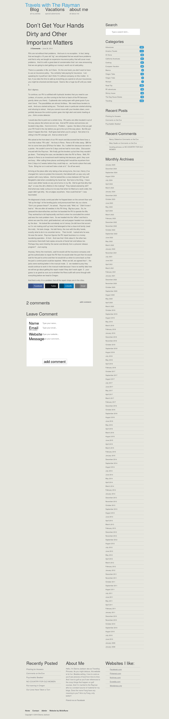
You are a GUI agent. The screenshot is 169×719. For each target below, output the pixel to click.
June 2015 (109, 440)
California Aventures (124, 59)
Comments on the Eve (114, 120)
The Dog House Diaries (124, 97)
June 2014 (109, 474)
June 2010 (109, 639)
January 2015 (110, 455)
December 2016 (111, 406)
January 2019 (110, 333)
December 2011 (111, 574)
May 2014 (109, 478)
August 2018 (110, 352)
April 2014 (109, 482)
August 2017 (110, 379)
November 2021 (111, 253)
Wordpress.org (116, 685)
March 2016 (110, 432)
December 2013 (111, 497)
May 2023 (109, 207)
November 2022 (111, 226)
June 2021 (109, 260)
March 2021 (110, 268)
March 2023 (110, 214)
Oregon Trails (124, 78)
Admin (44, 710)
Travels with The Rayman (52, 4)
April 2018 (109, 364)
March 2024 (110, 188)
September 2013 (111, 509)
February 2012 (111, 566)
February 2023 (111, 218)
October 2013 (110, 505)
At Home (124, 55)
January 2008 (110, 647)
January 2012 (110, 570)
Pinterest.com (115, 673)
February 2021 (111, 272)
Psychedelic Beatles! (113, 124)
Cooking (124, 62)
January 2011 (110, 612)
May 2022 (109, 241)
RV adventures (124, 89)
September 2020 (111, 291)
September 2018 (111, 348)
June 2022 (109, 237)
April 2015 (109, 444)
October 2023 (110, 199)
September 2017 (111, 375)
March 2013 (110, 524)
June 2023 (109, 203)
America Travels (124, 51)
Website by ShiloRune (58, 710)
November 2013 (111, 501)
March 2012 (110, 562)
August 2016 (110, 417)
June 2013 (109, 517)
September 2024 (111, 172)
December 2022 (111, 222)
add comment (85, 302)
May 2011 (109, 601)
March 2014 (110, 486)
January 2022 (110, 249)
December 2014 (111, 459)
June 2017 (109, 386)
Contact (35, 710)
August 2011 (110, 589)
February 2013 (111, 528)
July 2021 (109, 256)
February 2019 (111, 329)
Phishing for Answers (113, 116)
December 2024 (111, 168)
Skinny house (124, 93)
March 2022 (110, 245)
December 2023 (111, 195)
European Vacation (124, 66)
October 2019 (110, 310)
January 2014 (110, 494)
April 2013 (109, 520)
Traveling (124, 101)
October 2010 (110, 624)
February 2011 (111, 608)
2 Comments (35, 48)
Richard (124, 81)
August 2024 (110, 176)
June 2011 (109, 597)
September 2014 (111, 463)
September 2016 (111, 413)
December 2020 (111, 279)
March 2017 (110, 398)
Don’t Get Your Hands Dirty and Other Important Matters (55, 33)
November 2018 (111, 341)
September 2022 (111, 233)
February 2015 (111, 452)
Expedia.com (115, 681)
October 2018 (110, 344)
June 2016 (109, 421)
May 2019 (109, 321)
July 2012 (109, 547)
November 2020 (111, 283)
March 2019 (110, 325)
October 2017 (110, 371)
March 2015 (110, 448)
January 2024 (110, 191)
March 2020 (110, 306)
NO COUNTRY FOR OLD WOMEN (41, 681)
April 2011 (109, 605)
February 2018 (111, 367)
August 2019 (110, 318)
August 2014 (110, 467)
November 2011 (111, 578)
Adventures (124, 47)
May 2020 (109, 298)
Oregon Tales (124, 74)
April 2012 (109, 559)
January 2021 (110, 276)
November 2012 (111, 536)
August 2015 (110, 436)
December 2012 (111, 532)
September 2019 (111, 314)
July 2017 (109, 383)
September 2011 (111, 585)
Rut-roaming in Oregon (35, 685)
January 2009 (110, 643)
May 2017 (109, 390)
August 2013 (110, 513)
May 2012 (109, 555)
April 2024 (109, 184)
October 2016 (110, 409)
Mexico (124, 70)
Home (27, 710)
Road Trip (124, 85)
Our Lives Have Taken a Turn (38, 689)
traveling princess (115, 147)
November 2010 (111, 620)
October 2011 (110, 582)
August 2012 (110, 543)
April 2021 (109, 264)
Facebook (68, 705)
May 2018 (109, 360)
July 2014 (109, 471)
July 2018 (109, 356)
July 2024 (109, 180)
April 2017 (109, 394)
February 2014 (111, 490)
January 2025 (110, 165)
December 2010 (111, 616)
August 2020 (110, 295)
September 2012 (111, 539)
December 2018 (111, 337)
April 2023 (109, 211)
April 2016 (109, 429)
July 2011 (109, 593)
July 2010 (109, 635)
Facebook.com (116, 669)
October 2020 (110, 287)
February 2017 (111, 402)
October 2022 (110, 230)
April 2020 (109, 302)
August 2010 (110, 631)
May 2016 (109, 425)
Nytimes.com (115, 677)
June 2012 (109, 551)
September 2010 (111, 627)
